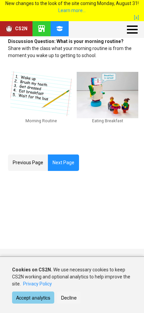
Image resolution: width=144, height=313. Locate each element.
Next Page (63, 162)
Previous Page (28, 162)
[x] (136, 17)
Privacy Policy (37, 283)
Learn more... (72, 10)
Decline (69, 297)
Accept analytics (33, 297)
